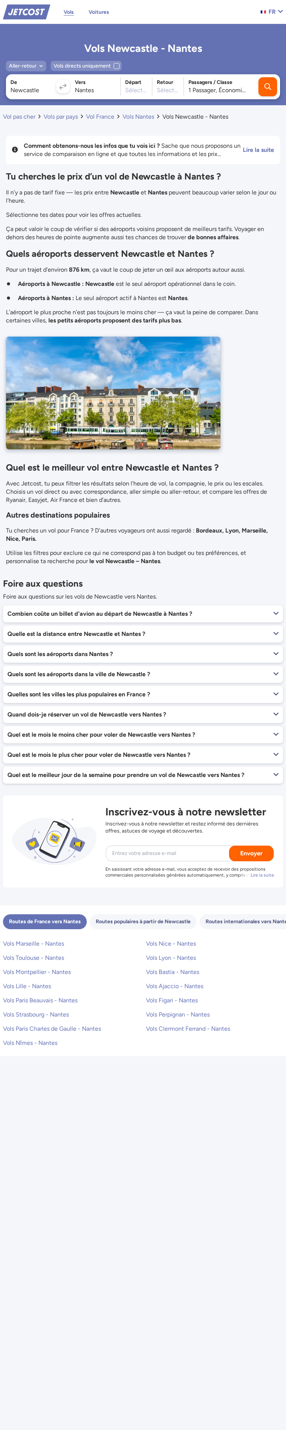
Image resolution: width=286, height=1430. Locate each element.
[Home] (26, 11)
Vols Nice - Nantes (171, 943)
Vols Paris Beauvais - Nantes (40, 1000)
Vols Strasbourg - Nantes (36, 1014)
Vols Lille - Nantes (27, 986)
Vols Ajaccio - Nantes (174, 986)
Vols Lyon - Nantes (171, 957)
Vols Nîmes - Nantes (30, 1042)
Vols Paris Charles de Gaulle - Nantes (52, 1028)
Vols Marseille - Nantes (33, 943)
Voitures (99, 12)
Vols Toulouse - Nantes (33, 957)
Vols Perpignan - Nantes (178, 1014)
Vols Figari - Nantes (172, 1000)
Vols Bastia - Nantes (172, 971)
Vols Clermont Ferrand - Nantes (188, 1028)
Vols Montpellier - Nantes (37, 971)
